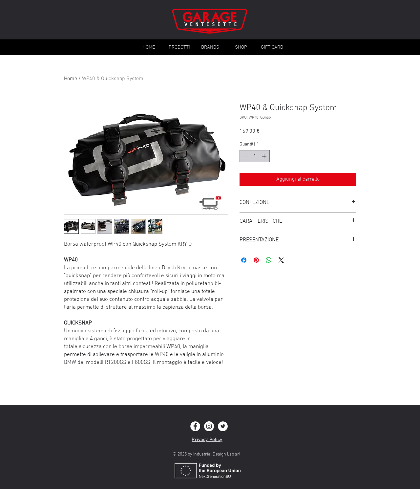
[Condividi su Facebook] (244, 260)
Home (70, 79)
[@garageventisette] (195, 426)
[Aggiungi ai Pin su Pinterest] (256, 260)
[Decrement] (245, 156)
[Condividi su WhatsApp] (269, 260)
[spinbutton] (255, 156)
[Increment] (265, 156)
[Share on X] (281, 260)
